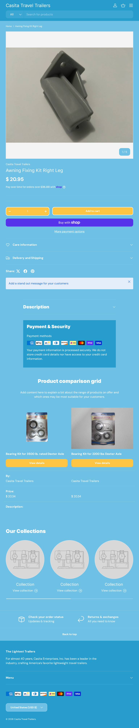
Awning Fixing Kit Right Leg (28, 26)
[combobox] (69, 14)
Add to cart (93, 211)
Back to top (69, 634)
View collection (23, 590)
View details (36, 463)
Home (9, 26)
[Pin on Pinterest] (32, 271)
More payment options (69, 231)
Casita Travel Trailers (18, 164)
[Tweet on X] (18, 271)
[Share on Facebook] (25, 271)
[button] (123, 5)
